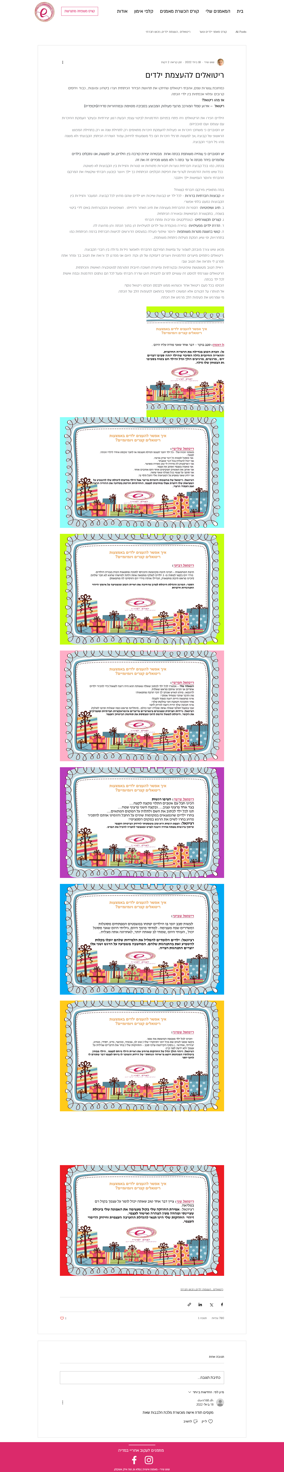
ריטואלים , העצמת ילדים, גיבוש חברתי (168, 32)
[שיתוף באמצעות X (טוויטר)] (211, 1304)
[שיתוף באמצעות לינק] (189, 1304)
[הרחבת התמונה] (185, 361)
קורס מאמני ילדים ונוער (213, 32)
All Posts (241, 32)
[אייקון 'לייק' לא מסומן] (210, 1421)
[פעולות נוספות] (62, 62)
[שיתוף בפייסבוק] (222, 1304)
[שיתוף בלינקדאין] (200, 1304)
